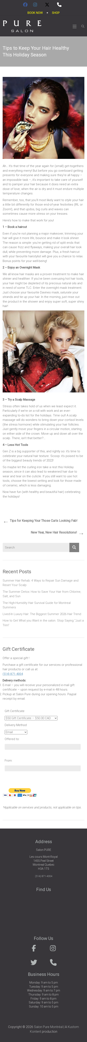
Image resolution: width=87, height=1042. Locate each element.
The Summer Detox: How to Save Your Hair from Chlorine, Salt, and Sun (42, 594)
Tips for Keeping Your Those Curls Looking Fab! (40, 521)
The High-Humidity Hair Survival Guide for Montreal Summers (37, 605)
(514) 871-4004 (13, 674)
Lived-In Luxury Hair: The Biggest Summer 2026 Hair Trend (42, 614)
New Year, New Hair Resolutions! (57, 533)
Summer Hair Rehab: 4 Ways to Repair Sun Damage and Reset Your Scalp (41, 583)
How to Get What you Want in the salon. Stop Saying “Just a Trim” (43, 623)
